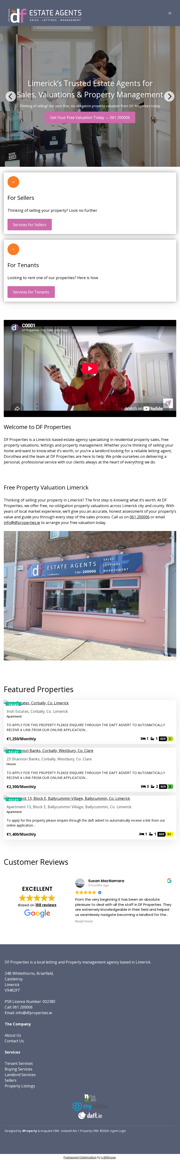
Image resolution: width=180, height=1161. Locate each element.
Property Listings (20, 1086)
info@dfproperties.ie (22, 522)
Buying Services (18, 1069)
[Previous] (11, 96)
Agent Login (118, 1131)
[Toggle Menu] (169, 13)
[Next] (169, 96)
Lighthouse (108, 1157)
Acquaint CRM (50, 1131)
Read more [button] (84, 921)
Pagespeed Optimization (80, 1157)
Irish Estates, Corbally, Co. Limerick (37, 711)
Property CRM (89, 1131)
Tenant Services (19, 1063)
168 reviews (45, 905)
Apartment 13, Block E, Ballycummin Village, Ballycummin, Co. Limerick (69, 806)
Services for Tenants (31, 292)
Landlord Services (20, 1074)
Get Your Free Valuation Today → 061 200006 (90, 117)
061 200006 (140, 517)
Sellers (10, 1080)
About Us (13, 1035)
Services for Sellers (29, 224)
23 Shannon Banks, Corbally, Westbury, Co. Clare (49, 759)
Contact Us (14, 1040)
